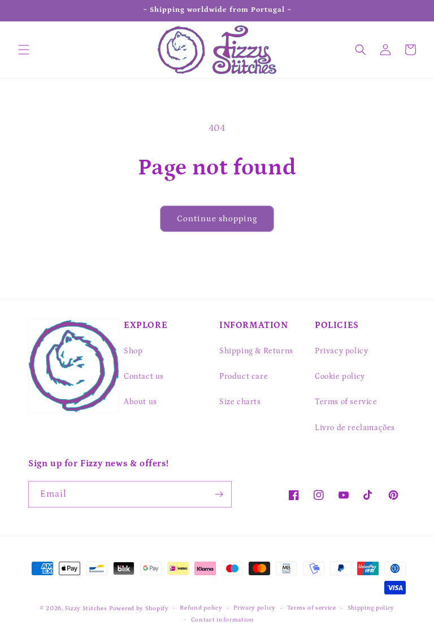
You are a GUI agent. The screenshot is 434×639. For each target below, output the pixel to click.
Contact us (144, 376)
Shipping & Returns (256, 351)
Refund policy (201, 608)
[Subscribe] (218, 494)
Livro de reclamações (355, 427)
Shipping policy (371, 608)
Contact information (222, 619)
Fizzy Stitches (86, 608)
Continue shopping (217, 219)
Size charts (240, 401)
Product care (243, 376)
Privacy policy (341, 351)
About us (140, 401)
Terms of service (346, 401)
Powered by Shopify (139, 608)
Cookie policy (340, 376)
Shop (133, 351)
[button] (23, 49)
